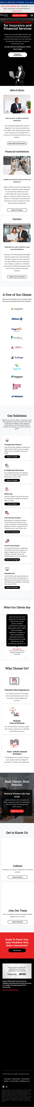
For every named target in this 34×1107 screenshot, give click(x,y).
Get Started (17, 950)
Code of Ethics (16, 1078)
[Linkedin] (3, 1087)
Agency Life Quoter (8, 1008)
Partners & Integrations (9, 1054)
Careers (4, 1063)
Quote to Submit (7, 1017)
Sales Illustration (7, 1031)
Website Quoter (7, 1014)
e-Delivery (5, 1037)
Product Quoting (7, 1028)
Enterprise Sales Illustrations (11, 1002)
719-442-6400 (14, 1081)
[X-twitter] (6, 1087)
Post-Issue (5, 1040)
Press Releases (7, 1057)
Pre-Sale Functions (8, 1025)
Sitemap (6, 1081)
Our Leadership (7, 1051)
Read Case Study (17, 811)
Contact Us (5, 1066)
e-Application (6, 1034)
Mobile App (5, 1005)
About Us (5, 1048)
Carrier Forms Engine (9, 1011)
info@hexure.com (25, 1081)
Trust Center (7, 1078)
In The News (6, 1060)
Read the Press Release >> (10, 990)
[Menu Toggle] (32, 15)
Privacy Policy (25, 1078)
